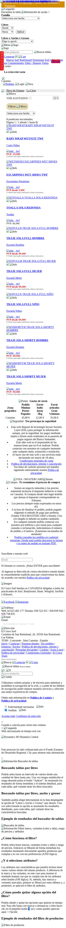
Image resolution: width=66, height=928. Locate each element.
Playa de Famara (15, 90)
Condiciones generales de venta (36, 460)
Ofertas (55, 61)
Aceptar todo (8, 716)
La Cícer (31, 90)
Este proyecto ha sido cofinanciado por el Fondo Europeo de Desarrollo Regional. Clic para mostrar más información (32, 751)
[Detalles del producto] (13, 131)
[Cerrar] (8, 670)
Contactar (14, 643)
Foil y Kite (50, 60)
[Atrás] (3, 670)
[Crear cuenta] (29, 84)
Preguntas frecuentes (27, 649)
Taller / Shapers (33, 63)
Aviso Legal (56, 649)
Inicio (4, 643)
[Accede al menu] (5, 45)
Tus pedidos (47, 643)
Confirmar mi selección (28, 716)
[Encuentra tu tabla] (42, 52)
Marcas (10, 60)
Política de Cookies (41, 697)
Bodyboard (26, 60)
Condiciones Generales (38, 652)
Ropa (4, 63)
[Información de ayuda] (34, 12)
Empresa (6, 646)
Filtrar (12, 106)
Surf (17, 60)
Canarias (6, 81)
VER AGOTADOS (17, 98)
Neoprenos (38, 60)
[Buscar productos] (6, 662)
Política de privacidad (38, 577)
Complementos (16, 63)
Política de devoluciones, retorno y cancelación (36, 463)
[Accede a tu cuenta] (19, 84)
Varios (45, 63)
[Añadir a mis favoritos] (7, 131)
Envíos (16, 646)
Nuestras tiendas (30, 643)
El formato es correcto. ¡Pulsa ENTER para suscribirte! (30, 565)
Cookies (44, 649)
